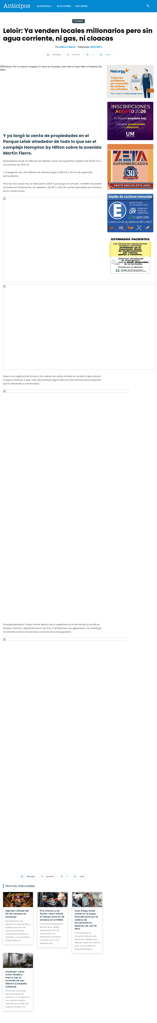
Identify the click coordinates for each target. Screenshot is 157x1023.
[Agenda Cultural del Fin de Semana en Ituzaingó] (18, 899)
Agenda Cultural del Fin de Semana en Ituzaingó (17, 913)
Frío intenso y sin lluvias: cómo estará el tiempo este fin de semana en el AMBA (52, 915)
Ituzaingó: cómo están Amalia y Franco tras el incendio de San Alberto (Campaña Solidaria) (16, 979)
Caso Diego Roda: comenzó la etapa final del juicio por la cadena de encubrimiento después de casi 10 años (86, 919)
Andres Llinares (67, 47)
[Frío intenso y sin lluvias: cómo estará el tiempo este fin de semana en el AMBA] (52, 899)
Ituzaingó (78, 21)
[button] (148, 6)
